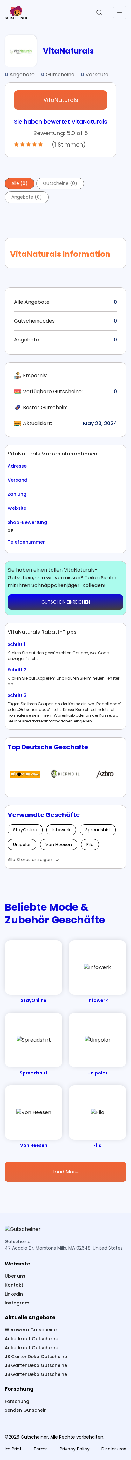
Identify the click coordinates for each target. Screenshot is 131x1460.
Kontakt (14, 1285)
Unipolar (22, 844)
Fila (89, 844)
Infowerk (61, 830)
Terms (40, 1449)
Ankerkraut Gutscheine (31, 1338)
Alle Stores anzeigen (30, 859)
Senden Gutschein (26, 1410)
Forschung (17, 1401)
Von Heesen (58, 844)
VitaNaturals (60, 100)
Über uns (15, 1276)
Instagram (17, 1303)
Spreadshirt (97, 830)
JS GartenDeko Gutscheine (36, 1356)
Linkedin (14, 1294)
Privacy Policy (75, 1449)
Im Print (13, 1449)
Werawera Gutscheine (31, 1329)
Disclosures (113, 1449)
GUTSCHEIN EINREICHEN (65, 602)
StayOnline (25, 830)
